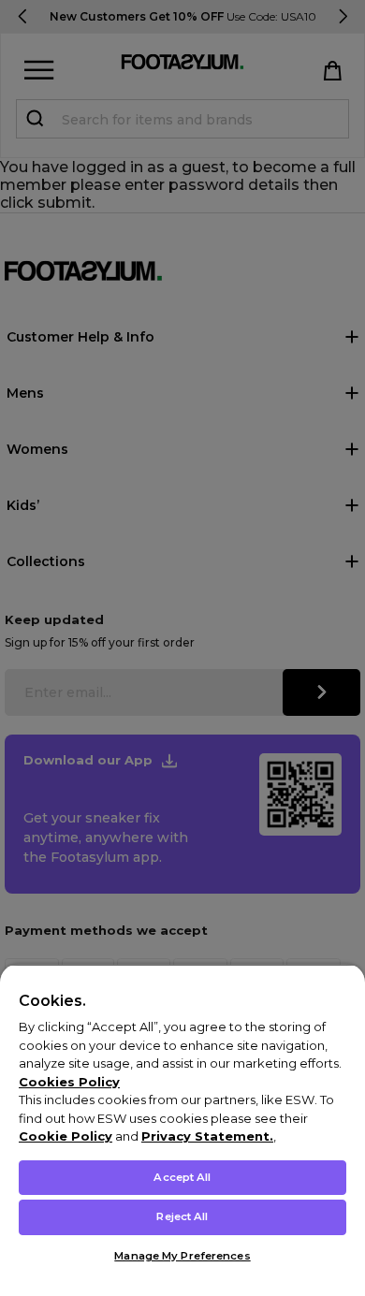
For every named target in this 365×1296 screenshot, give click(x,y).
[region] (182, 1130)
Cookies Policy (69, 1081)
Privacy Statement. (207, 1136)
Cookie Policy (65, 1136)
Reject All (182, 1216)
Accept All (182, 1177)
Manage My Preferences (182, 1255)
